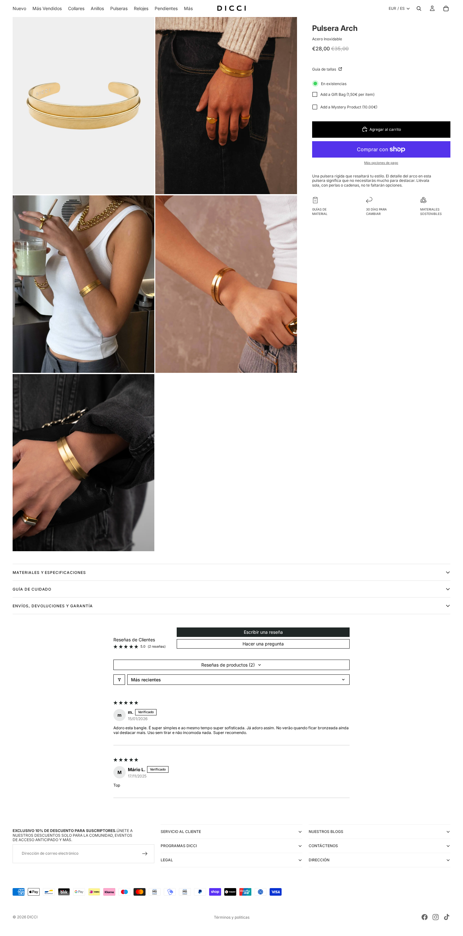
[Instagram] (435, 917)
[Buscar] (419, 8)
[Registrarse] (144, 853)
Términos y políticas (231, 917)
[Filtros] (119, 679)
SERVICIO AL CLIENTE (181, 831)
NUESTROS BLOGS (326, 831)
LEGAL (167, 860)
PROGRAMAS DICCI (179, 845)
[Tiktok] (446, 917)
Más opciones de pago (381, 163)
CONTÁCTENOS (323, 845)
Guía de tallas (324, 69)
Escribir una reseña (263, 632)
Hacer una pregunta (263, 643)
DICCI (32, 917)
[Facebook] (424, 917)
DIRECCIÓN (319, 860)
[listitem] (188, 8)
